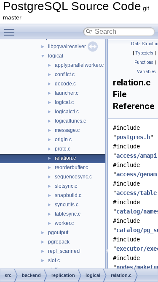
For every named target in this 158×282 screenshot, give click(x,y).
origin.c (63, 139)
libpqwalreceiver (67, 46)
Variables (146, 71)
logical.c (64, 102)
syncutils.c (66, 205)
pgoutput (58, 232)
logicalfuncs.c (70, 121)
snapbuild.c (68, 195)
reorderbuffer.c (71, 167)
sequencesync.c (73, 177)
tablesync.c (67, 214)
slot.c (54, 260)
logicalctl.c (67, 112)
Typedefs (144, 53)
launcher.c (66, 93)
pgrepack (59, 242)
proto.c (62, 149)
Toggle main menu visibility (11, 31)
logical (55, 56)
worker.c (64, 223)
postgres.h (133, 137)
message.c (67, 130)
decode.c (65, 84)
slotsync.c (66, 186)
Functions (143, 62)
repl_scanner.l (64, 251)
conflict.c (65, 74)
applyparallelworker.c (79, 65)
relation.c (65, 158)
